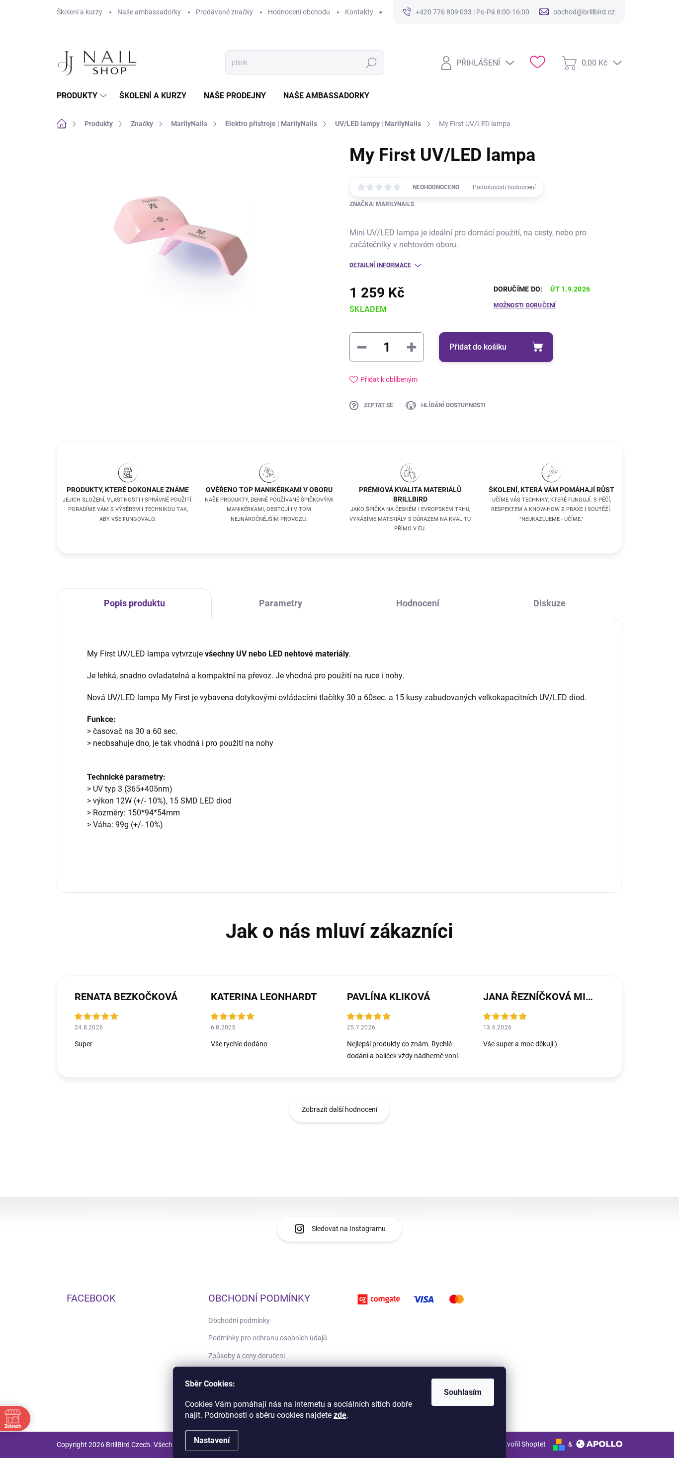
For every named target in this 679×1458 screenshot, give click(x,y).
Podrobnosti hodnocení (504, 187)
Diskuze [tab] (549, 603)
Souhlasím (463, 1392)
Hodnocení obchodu (299, 12)
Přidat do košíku (478, 347)
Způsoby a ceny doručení (246, 1356)
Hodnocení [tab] (417, 603)
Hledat (371, 63)
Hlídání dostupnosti (453, 405)
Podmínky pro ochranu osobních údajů (267, 1338)
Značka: (381, 204)
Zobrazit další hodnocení (339, 1109)
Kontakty (359, 12)
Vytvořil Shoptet (521, 1444)
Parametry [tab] (280, 603)
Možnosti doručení (525, 305)
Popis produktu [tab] (134, 603)
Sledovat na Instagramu (349, 1229)
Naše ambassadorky (149, 12)
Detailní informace (380, 265)
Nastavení (212, 1440)
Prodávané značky (224, 12)
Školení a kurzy (79, 12)
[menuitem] (83, 96)
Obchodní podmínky (239, 1320)
